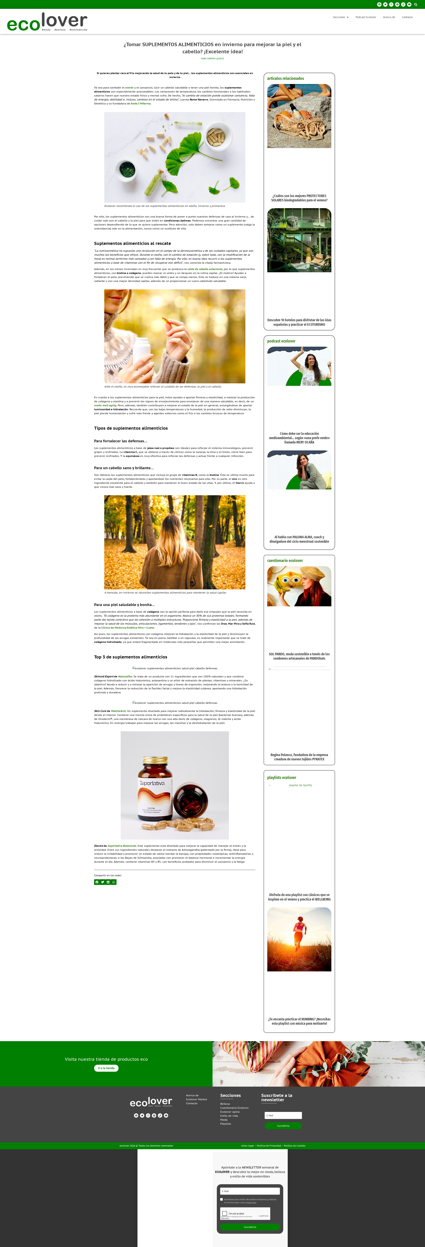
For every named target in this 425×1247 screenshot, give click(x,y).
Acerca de (389, 17)
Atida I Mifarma (141, 103)
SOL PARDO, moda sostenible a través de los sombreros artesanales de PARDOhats (299, 656)
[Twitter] (385, 4)
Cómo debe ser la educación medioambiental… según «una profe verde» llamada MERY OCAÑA (299, 438)
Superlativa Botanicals (122, 845)
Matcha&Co (118, 711)
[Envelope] (409, 4)
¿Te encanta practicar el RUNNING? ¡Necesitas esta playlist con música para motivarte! (299, 1021)
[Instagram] (391, 4)
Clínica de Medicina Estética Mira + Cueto (127, 627)
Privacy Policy (251, 1202)
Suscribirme (283, 1125)
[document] (212, 1198)
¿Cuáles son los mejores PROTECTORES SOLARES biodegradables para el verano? (299, 198)
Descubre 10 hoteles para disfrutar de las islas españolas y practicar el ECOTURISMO (299, 322)
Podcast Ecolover (366, 17)
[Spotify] (397, 4)
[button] (415, 4)
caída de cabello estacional (204, 269)
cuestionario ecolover (285, 560)
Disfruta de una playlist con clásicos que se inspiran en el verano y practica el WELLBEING (299, 897)
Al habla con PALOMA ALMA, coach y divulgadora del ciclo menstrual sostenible (299, 539)
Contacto (407, 17)
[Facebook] (379, 4)
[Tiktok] (403, 4)
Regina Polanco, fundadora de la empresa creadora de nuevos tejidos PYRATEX (299, 757)
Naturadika (125, 676)
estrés (129, 87)
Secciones (339, 17)
